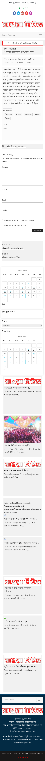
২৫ (10, 296)
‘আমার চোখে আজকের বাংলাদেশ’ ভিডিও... (21, 543)
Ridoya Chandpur (8, 35)
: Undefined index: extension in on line (22, 507)
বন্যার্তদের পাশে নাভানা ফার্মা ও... (17, 388)
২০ (22, 292)
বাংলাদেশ (12, 49)
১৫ (34, 287)
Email (4, 200)
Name (4, 189)
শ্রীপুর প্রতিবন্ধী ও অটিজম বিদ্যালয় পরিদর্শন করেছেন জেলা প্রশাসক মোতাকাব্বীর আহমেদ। (23, 43)
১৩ (22, 287)
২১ (28, 292)
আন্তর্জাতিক (11, 146)
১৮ (10, 292)
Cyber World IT (22, 757)
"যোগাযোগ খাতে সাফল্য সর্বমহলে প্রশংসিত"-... (17, 590)
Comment (5, 167)
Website (4, 210)
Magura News (25, 63)
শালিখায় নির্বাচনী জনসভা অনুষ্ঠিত (17, 445)
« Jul (3, 304)
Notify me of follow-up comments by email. (19, 220)
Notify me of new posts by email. (15, 225)
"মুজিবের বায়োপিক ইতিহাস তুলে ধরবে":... (21, 666)
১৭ (5, 292)
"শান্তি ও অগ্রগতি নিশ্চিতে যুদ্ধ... (16, 621)
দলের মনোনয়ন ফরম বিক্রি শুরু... (18, 470)
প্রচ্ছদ (5, 49)
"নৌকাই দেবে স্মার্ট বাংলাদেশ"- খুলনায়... (20, 519)
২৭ (22, 296)
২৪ (5, 296)
